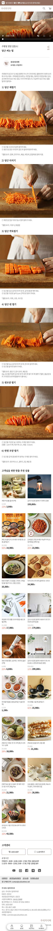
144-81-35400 (17, 899)
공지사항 (25, 878)
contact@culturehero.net (21, 881)
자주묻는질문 (34, 878)
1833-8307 (15, 852)
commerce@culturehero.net (17, 915)
